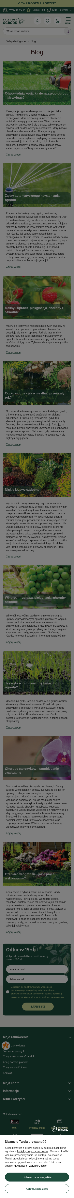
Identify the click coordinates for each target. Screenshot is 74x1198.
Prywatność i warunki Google (30, 1165)
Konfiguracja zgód (37, 1188)
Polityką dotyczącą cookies (32, 1151)
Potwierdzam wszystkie (37, 1177)
